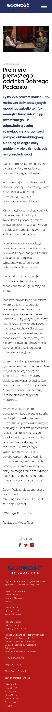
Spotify (41, 499)
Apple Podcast (16, 504)
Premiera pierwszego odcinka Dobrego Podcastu (26, 78)
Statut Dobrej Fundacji (15, 671)
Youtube (30, 499)
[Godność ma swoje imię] (18, 6)
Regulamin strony (13, 664)
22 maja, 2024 (11, 63)
